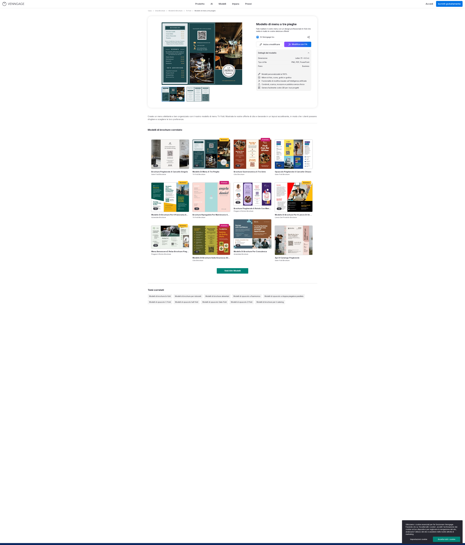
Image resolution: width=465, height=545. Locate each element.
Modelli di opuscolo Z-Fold (241, 302)
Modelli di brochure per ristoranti (188, 296)
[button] (269, 44)
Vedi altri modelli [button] (232, 270)
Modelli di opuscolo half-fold (186, 302)
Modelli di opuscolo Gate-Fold (214, 302)
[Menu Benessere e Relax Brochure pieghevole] (170, 237)
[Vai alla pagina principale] (13, 4)
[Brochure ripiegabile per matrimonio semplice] (211, 197)
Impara (235, 4)
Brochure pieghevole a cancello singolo (169, 172)
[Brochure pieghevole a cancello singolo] (170, 154)
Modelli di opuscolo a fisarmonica (246, 296)
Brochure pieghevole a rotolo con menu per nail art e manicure (252, 208)
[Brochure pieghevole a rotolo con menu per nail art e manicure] (252, 194)
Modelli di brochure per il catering (270, 302)
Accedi (429, 4)
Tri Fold (188, 11)
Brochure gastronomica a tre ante (250, 172)
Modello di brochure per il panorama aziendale (170, 215)
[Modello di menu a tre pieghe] (211, 154)
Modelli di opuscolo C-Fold (160, 302)
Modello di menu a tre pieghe (206, 172)
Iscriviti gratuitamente (449, 4)
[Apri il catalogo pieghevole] (293, 240)
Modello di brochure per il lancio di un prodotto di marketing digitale (293, 215)
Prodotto (200, 4)
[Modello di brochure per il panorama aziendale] (170, 197)
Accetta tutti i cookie (446, 539)
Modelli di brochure (175, 11)
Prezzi (248, 4)
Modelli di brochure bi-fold (160, 296)
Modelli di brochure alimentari (217, 296)
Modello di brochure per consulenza (250, 251)
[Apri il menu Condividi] (308, 37)
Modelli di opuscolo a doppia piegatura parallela (284, 296)
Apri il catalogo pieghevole (287, 258)
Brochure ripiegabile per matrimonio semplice (211, 215)
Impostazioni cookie (418, 539)
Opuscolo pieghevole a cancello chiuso (293, 172)
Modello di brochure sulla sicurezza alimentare (211, 258)
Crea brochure (160, 11)
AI (212, 4)
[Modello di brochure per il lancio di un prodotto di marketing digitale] (293, 197)
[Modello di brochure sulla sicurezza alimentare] (211, 240)
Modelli (222, 4)
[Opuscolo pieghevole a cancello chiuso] (293, 154)
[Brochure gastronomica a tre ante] (252, 154)
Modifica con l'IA (299, 44)
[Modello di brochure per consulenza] (252, 233)
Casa (150, 11)
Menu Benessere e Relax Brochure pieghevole (170, 251)
